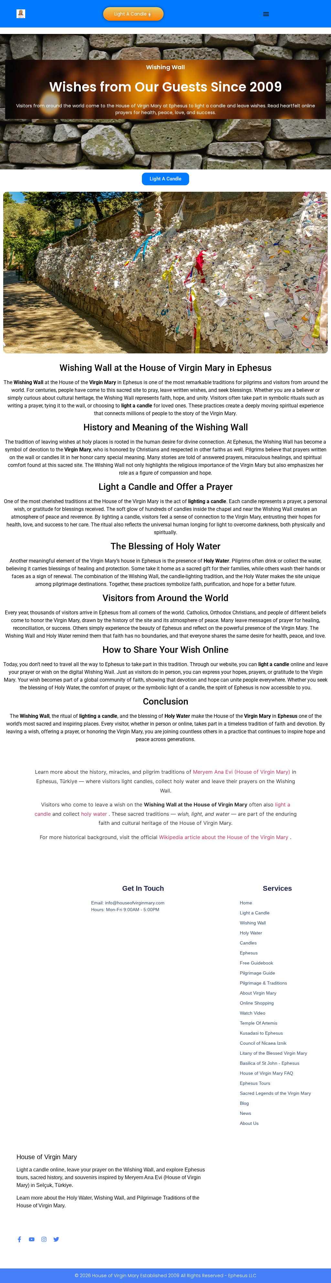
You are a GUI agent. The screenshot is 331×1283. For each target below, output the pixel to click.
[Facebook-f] (19, 1239)
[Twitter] (56, 1239)
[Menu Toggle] (266, 14)
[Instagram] (44, 1239)
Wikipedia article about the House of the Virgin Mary (224, 837)
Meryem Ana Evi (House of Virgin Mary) (242, 772)
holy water (95, 814)
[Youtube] (32, 1239)
